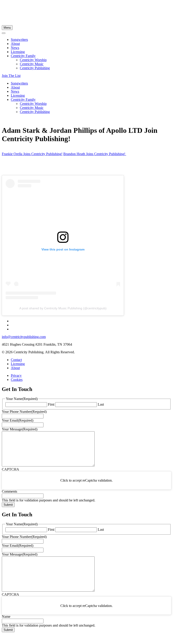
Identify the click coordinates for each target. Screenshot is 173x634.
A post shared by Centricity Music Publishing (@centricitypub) (63, 308)
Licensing (18, 52)
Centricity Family (23, 56)
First (51, 404)
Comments (9, 491)
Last (101, 404)
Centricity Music (31, 64)
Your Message (19, 429)
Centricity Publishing (35, 68)
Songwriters (19, 39)
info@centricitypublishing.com (24, 337)
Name (6, 616)
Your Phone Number (24, 411)
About (15, 44)
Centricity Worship (33, 60)
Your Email (17, 420)
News (15, 48)
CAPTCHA (10, 469)
